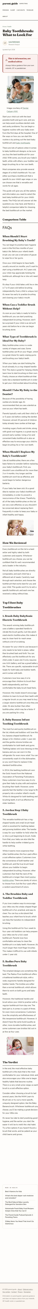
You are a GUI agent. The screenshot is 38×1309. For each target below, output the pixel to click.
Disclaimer (27, 1292)
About (5, 16)
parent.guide (10, 3)
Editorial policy (28, 1289)
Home (4, 27)
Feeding (6, 10)
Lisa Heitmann (14, 42)
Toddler (29, 10)
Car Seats (21, 10)
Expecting (24, 3)
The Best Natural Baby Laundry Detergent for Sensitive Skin (17, 1203)
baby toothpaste (23, 143)
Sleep (12, 10)
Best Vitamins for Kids (13, 1191)
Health (9, 27)
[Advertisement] (19, 1162)
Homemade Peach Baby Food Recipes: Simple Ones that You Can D (19, 1209)
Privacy (20, 1292)
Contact (14, 1292)
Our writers (6, 1292)
